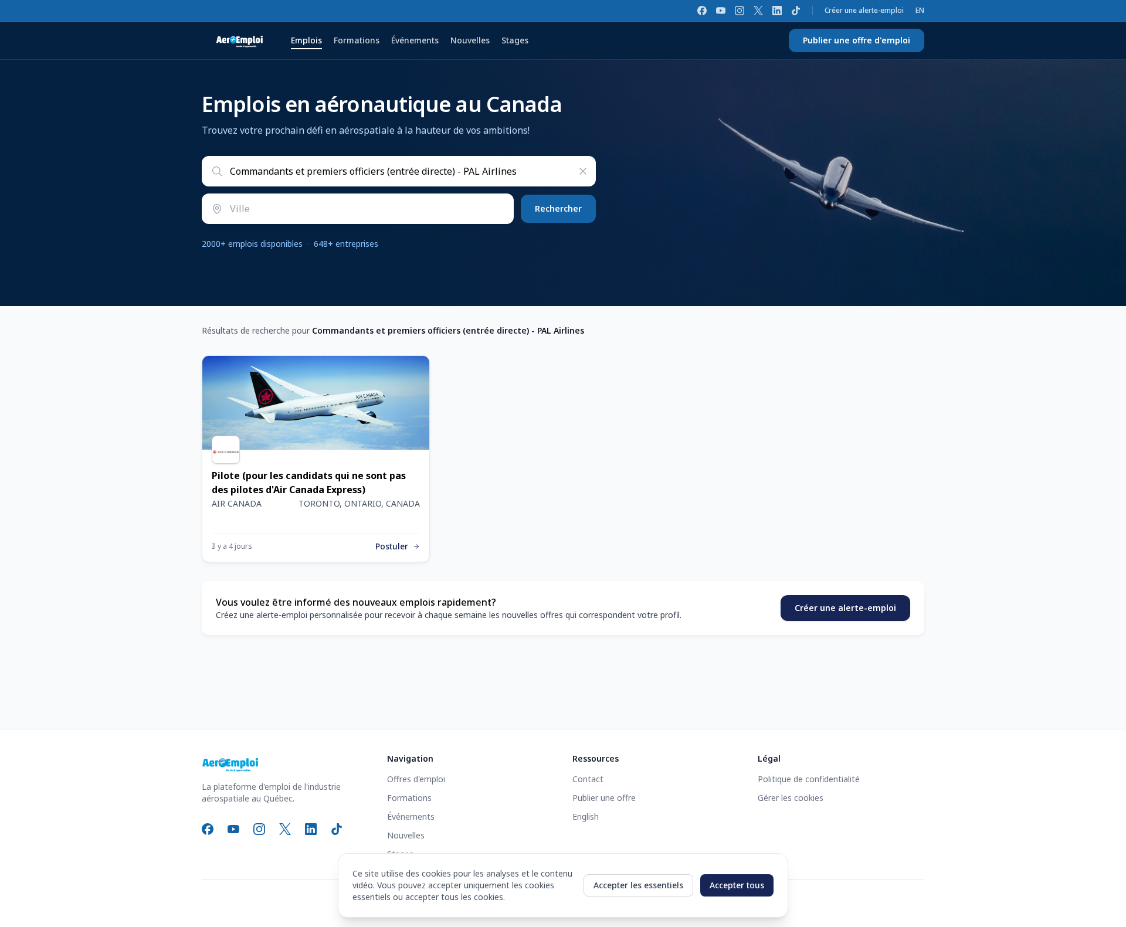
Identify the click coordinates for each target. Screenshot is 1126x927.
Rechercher (558, 208)
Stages (514, 40)
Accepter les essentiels (638, 885)
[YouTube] (720, 10)
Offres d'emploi (416, 779)
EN (919, 10)
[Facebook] (702, 10)
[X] (758, 10)
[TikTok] (796, 10)
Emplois (306, 40)
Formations (356, 40)
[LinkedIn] (777, 10)
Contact (587, 779)
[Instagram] (739, 10)
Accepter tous (737, 885)
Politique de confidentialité (809, 779)
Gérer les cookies (790, 797)
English (585, 816)
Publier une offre (604, 797)
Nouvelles (470, 40)
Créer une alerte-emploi (864, 10)
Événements (415, 40)
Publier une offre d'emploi (856, 40)
